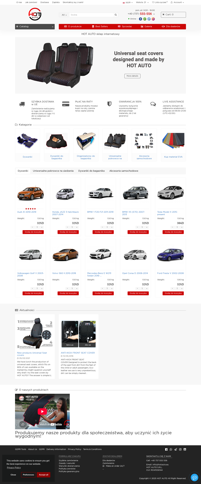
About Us (32, 449)
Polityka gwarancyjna (69, 471)
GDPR (42, 449)
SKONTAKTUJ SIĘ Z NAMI (158, 456)
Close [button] (13, 475)
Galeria (148, 27)
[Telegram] (149, 19)
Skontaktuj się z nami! (73, 2)
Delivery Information (56, 449)
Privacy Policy (74, 449)
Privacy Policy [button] (14, 467)
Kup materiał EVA (173, 157)
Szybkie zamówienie (68, 460)
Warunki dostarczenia (69, 466)
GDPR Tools (20, 449)
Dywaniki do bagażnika (91, 171)
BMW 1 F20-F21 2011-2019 (100, 212)
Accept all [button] (43, 475)
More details (132, 76)
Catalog (23, 27)
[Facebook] (140, 19)
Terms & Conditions (92, 449)
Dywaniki (27, 157)
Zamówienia (108, 463)
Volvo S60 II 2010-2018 (64, 273)
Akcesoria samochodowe (123, 171)
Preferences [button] (28, 475)
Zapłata (55, 2)
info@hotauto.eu (161, 465)
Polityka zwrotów (67, 469)
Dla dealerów (172, 27)
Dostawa (44, 2)
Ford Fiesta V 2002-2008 (170, 273)
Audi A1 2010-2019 (26, 212)
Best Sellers (101, 27)
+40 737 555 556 (159, 460)
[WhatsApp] (144, 19)
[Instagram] (153, 19)
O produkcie (74, 27)
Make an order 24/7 (114, 466)
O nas (19, 2)
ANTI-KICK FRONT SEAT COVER (78, 353)
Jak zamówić (31, 2)
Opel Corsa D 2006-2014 (135, 273)
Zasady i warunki (67, 463)
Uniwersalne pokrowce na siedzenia (115, 158)
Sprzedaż (126, 27)
